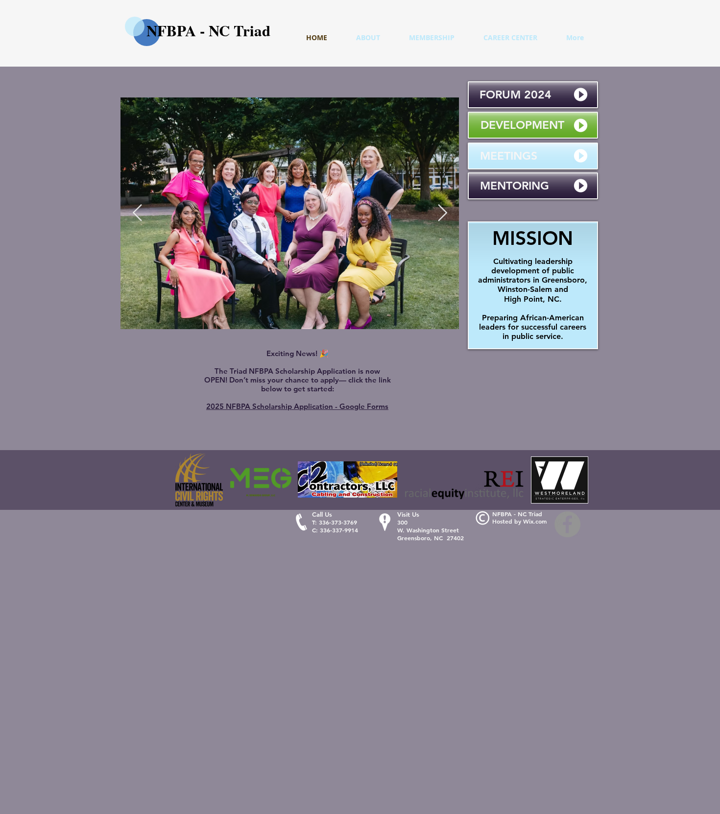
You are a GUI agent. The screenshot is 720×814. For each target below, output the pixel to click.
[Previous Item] (137, 213)
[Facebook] (567, 524)
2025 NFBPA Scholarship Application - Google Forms (297, 406)
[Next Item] (442, 213)
